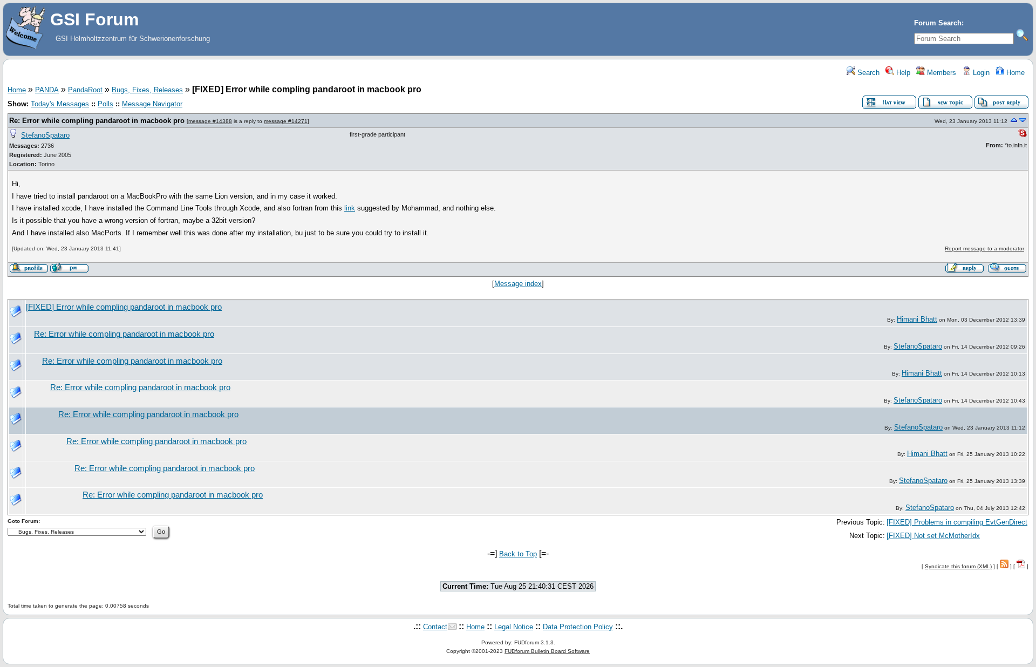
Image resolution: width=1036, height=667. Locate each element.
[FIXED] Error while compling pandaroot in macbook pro (124, 307)
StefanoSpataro (45, 135)
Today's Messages (60, 104)
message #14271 (286, 121)
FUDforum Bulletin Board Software (547, 651)
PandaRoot (85, 90)
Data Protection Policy (578, 627)
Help (902, 73)
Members (940, 73)
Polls (105, 104)
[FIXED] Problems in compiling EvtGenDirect (957, 522)
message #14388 (210, 121)
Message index (518, 284)
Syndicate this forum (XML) (958, 566)
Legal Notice (513, 627)
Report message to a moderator (984, 248)
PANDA (47, 90)
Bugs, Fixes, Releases (147, 90)
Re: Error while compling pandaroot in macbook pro (97, 121)
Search (867, 73)
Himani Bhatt (917, 319)
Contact (435, 627)
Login (980, 73)
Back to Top (518, 554)
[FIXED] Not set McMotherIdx (933, 536)
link (349, 208)
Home (1014, 73)
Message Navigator (152, 104)
